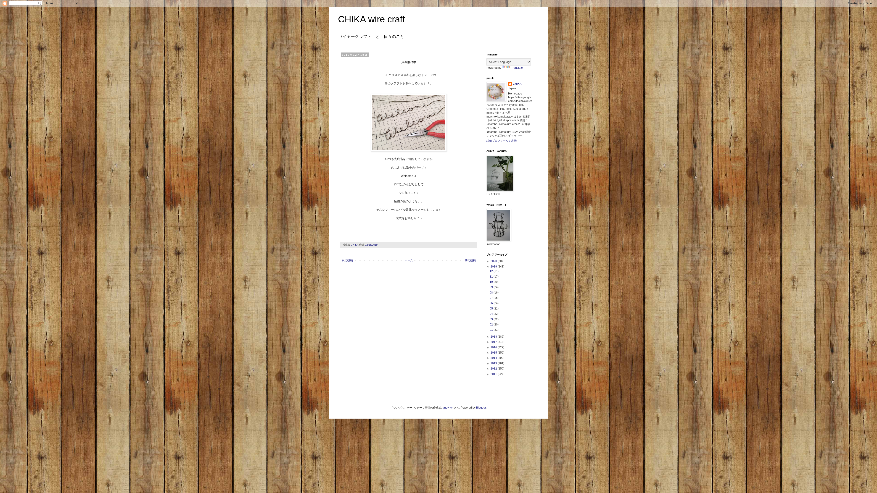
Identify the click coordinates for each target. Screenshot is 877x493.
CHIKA (517, 83)
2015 (494, 352)
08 (492, 292)
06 (492, 303)
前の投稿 (470, 260)
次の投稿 (347, 260)
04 (492, 313)
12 (492, 271)
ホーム (409, 260)
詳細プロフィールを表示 (501, 140)
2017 (494, 342)
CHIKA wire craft (371, 19)
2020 (494, 261)
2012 (494, 368)
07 (492, 297)
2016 (494, 347)
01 (492, 329)
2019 (494, 266)
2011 (494, 374)
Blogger (481, 407)
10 (492, 281)
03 (492, 319)
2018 (494, 336)
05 (492, 308)
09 (492, 287)
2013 (494, 363)
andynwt (448, 407)
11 (492, 276)
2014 (494, 357)
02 (492, 324)
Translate (517, 67)
